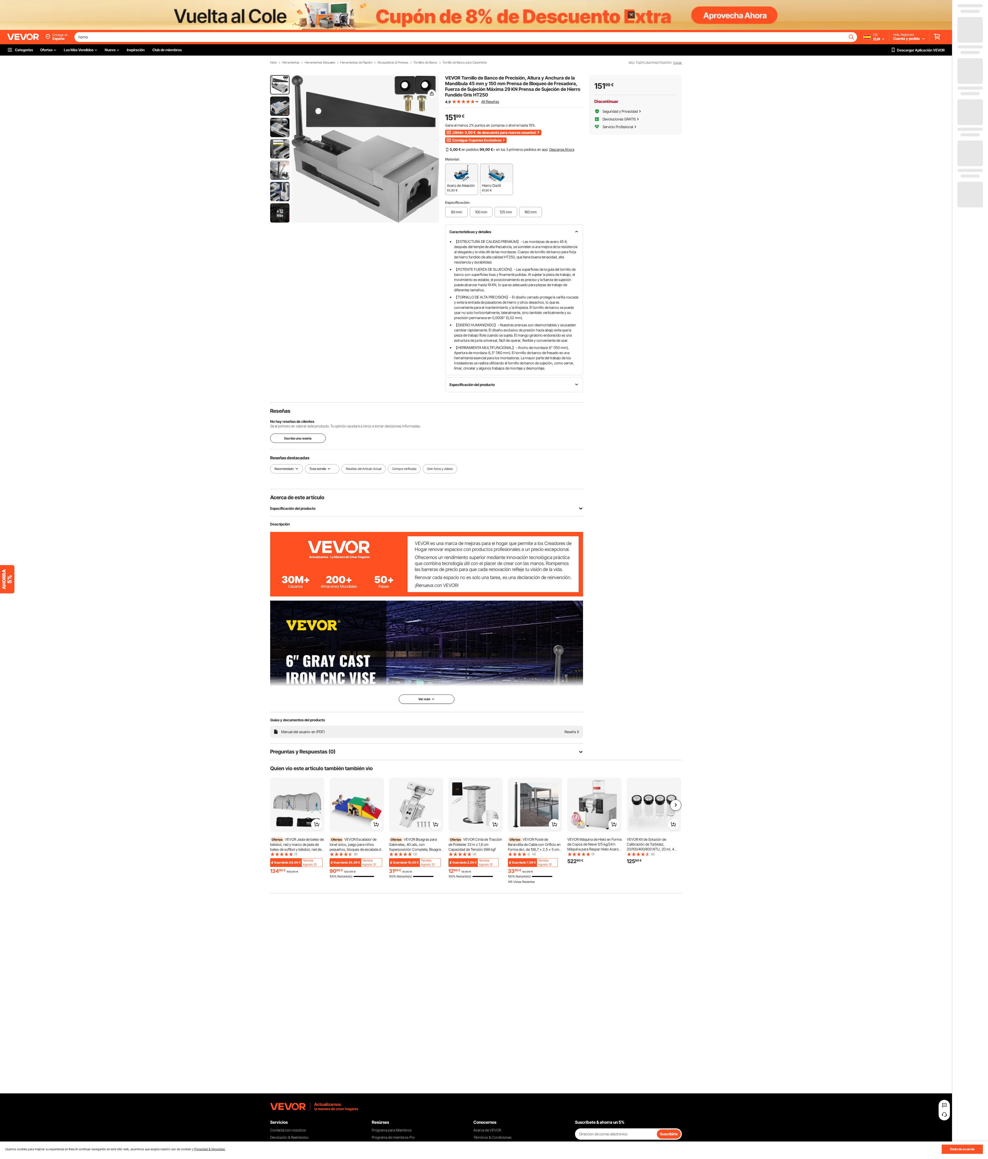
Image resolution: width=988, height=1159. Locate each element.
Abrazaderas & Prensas (392, 62)
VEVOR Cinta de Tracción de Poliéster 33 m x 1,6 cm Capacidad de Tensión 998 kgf (475, 844)
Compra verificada (404, 469)
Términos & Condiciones (492, 1137)
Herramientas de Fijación (356, 62)
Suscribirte (669, 1134)
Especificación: (457, 202)
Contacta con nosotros (288, 1130)
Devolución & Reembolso (289, 1137)
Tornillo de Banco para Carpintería (465, 62)
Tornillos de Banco (425, 62)
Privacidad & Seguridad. (209, 1149)
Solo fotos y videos (440, 469)
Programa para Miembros (392, 1130)
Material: (452, 159)
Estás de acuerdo (962, 1149)
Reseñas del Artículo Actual (363, 469)
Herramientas (290, 62)
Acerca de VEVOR (487, 1130)
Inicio (273, 62)
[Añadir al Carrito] (316, 824)
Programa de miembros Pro (393, 1137)
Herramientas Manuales (320, 62)
